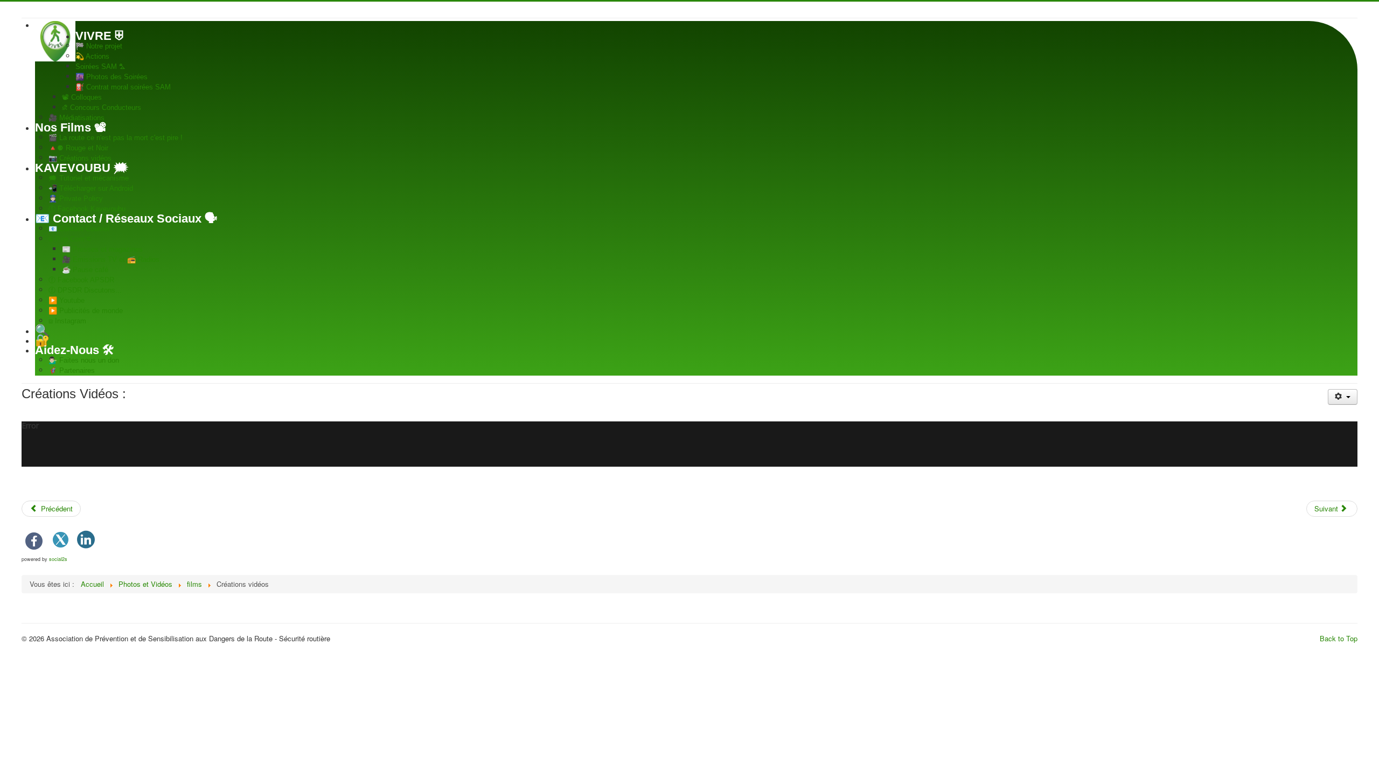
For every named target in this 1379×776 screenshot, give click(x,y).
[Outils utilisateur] (1342, 397)
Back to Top (1338, 638)
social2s (58, 559)
